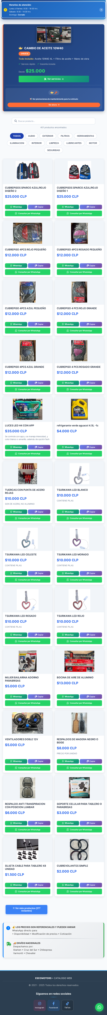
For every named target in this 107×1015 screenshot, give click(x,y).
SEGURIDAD (53, 150)
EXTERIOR (47, 136)
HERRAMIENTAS (85, 136)
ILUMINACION (17, 143)
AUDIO (31, 136)
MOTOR (93, 143)
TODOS (17, 136)
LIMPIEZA (54, 143)
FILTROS (65, 136)
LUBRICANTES (74, 143)
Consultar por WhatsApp (29, 213)
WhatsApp (17, 207)
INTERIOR (37, 143)
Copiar (40, 207)
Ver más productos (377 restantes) (27, 909)
